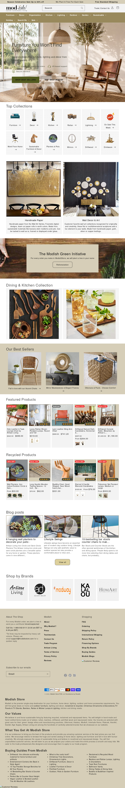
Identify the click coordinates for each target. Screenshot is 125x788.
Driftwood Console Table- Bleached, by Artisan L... (106, 431)
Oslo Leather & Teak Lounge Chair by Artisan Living (15, 431)
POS (60, 694)
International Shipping (92, 634)
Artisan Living (50, 647)
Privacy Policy (50, 656)
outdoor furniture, (41, 706)
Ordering (86, 626)
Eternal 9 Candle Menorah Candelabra (84, 485)
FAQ (84, 622)
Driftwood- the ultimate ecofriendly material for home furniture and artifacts (24, 756)
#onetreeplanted (32, 624)
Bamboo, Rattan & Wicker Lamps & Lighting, (41, 708)
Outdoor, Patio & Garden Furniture (63, 771)
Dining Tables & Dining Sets (100, 769)
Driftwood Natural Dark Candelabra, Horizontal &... (85, 431)
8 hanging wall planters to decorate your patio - (21, 540)
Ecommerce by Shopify (73, 694)
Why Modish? (50, 626)
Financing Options (90, 643)
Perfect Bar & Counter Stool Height (24, 776)
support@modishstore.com (22, 638)
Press (46, 630)
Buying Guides (88, 652)
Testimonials (50, 634)
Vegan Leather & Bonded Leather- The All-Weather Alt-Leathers (24, 780)
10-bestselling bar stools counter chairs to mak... (96, 540)
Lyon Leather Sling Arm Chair (62, 430)
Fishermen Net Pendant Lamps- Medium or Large (108, 486)
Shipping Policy (89, 630)
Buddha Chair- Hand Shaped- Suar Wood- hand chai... (61, 486)
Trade (96, 8)
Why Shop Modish (54, 79)
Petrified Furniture (57, 769)
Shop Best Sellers (25, 79)
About (47, 622)
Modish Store (54, 694)
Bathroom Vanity (96, 766)
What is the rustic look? (59, 754)
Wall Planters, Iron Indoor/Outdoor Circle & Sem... (17, 486)
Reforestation (62, 264)
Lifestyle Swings (53, 539)
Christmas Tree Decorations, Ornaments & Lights (61, 758)
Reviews (48, 660)
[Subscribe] (47, 674)
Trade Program (50, 643)
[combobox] (63, 8)
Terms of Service (51, 652)
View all (62, 562)
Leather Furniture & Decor (60, 766)
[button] (117, 7)
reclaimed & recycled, (74, 706)
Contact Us (105, 8)
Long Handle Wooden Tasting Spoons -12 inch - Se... (39, 486)
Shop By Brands (89, 647)
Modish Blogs (88, 656)
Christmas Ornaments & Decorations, (99, 706)
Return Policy (88, 639)
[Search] (82, 8)
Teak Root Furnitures (98, 764)
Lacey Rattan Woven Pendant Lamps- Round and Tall (40, 431)
